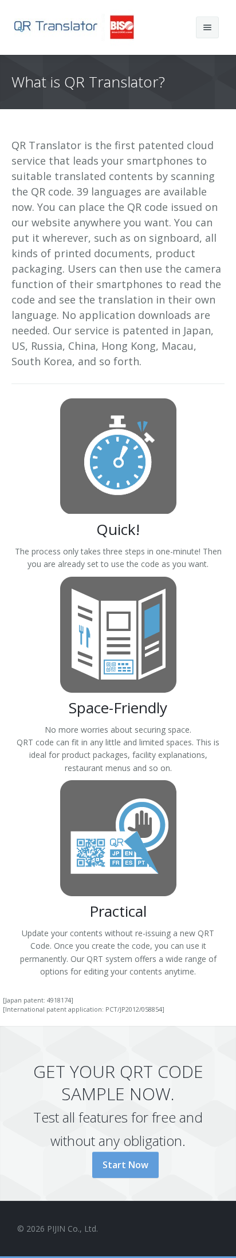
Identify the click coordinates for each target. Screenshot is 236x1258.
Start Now (125, 1165)
